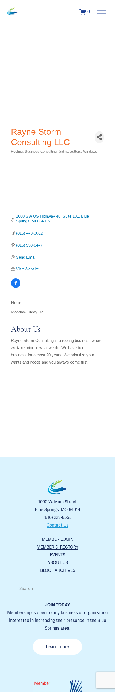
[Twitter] (63, 665)
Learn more (57, 646)
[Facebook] (51, 665)
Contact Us (57, 525)
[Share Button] (99, 137)
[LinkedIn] (76, 665)
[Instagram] (39, 665)
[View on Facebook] (15, 286)
